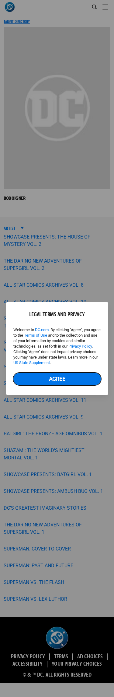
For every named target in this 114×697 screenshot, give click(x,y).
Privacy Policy (80, 346)
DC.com (42, 329)
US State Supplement (31, 362)
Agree (57, 379)
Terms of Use (35, 335)
